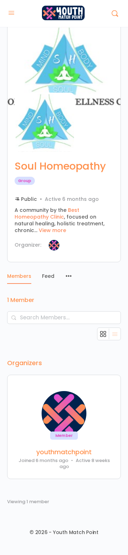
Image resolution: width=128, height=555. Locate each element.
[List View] (115, 334)
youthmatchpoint (63, 452)
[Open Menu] (11, 12)
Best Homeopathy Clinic (47, 213)
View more (52, 230)
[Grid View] (103, 334)
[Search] (115, 13)
